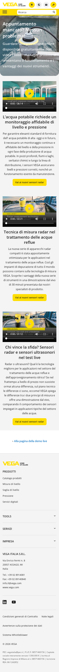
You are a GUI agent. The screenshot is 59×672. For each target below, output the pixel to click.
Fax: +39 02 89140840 (14, 579)
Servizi (7, 529)
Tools (7, 516)
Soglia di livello (11, 489)
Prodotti (9, 471)
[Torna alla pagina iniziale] (15, 463)
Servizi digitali (10, 501)
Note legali (47, 616)
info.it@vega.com (12, 583)
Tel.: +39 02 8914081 (14, 574)
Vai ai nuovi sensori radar (29, 182)
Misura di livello (11, 484)
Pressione (8, 495)
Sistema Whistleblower (15, 634)
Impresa (8, 541)
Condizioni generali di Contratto (20, 616)
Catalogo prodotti (12, 478)
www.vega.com (11, 587)
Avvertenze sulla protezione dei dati (22, 625)
